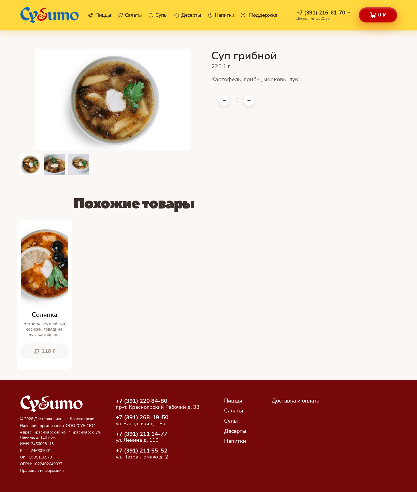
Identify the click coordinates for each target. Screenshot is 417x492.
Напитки (224, 15)
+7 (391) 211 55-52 (141, 451)
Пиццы (103, 15)
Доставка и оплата (295, 401)
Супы (161, 15)
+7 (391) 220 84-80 (141, 401)
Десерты (191, 15)
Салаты (133, 15)
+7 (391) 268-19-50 (142, 417)
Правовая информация (42, 470)
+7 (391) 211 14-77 (141, 434)
